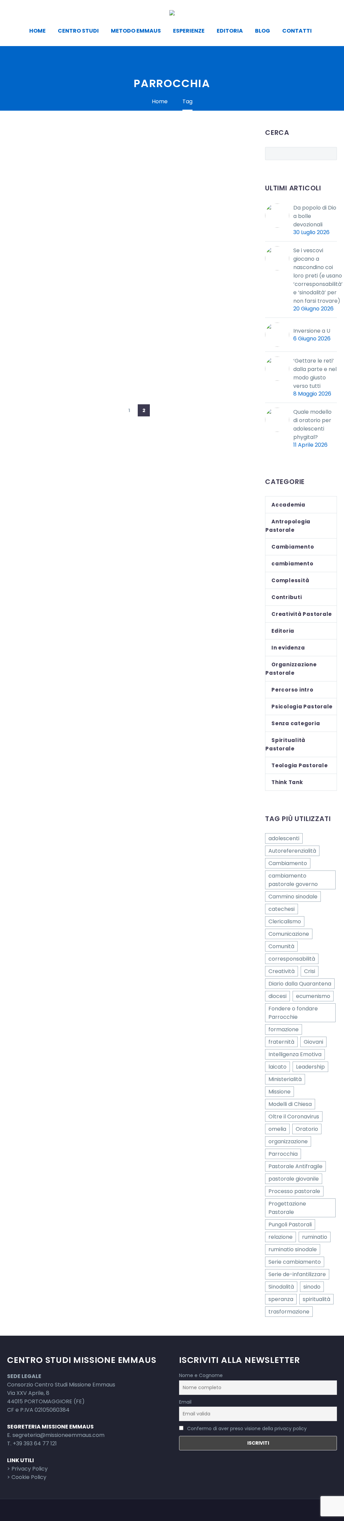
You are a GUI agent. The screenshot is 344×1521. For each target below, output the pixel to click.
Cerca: (329, 153)
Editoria (230, 31)
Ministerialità (285, 1079)
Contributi (286, 597)
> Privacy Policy (27, 1469)
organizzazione (288, 1141)
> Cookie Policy (26, 1477)
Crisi (309, 971)
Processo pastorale (294, 1191)
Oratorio (307, 1129)
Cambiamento (292, 546)
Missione (279, 1092)
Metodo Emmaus (136, 31)
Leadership (310, 1067)
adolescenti (283, 838)
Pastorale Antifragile (295, 1166)
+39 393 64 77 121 (35, 1443)
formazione (283, 1029)
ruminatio (314, 1237)
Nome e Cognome (201, 1375)
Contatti (297, 31)
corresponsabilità (291, 959)
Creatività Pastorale (301, 614)
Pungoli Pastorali (290, 1224)
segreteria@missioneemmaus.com (58, 1435)
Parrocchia (283, 1154)
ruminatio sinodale (292, 1249)
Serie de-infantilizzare (297, 1274)
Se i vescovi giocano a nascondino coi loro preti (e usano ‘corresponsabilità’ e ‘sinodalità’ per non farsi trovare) (318, 276)
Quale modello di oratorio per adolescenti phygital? (312, 424)
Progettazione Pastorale (287, 1208)
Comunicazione (288, 934)
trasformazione (288, 1311)
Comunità (281, 946)
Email (185, 1402)
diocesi (277, 996)
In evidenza (288, 647)
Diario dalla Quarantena (299, 984)
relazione (280, 1237)
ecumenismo (313, 996)
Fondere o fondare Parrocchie (293, 1013)
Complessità (290, 580)
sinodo (311, 1287)
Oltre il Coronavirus (293, 1116)
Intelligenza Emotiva (294, 1054)
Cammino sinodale (292, 896)
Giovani (313, 1042)
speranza (280, 1299)
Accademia (288, 504)
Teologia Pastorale (299, 765)
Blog (262, 31)
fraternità (281, 1042)
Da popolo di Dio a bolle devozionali (314, 216)
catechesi (281, 909)
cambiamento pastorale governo (293, 880)
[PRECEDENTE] (114, 410)
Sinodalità (281, 1287)
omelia (277, 1129)
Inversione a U (311, 331)
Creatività (281, 971)
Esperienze (189, 31)
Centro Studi (78, 31)
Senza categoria (295, 723)
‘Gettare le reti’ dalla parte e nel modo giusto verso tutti (315, 373)
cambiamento (292, 563)
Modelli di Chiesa (290, 1104)
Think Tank (287, 782)
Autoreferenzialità (292, 851)
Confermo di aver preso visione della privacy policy (247, 1428)
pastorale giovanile (293, 1179)
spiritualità (316, 1299)
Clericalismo (284, 921)
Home (37, 31)
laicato (277, 1067)
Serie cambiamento (294, 1262)
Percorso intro (292, 689)
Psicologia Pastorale (302, 706)
